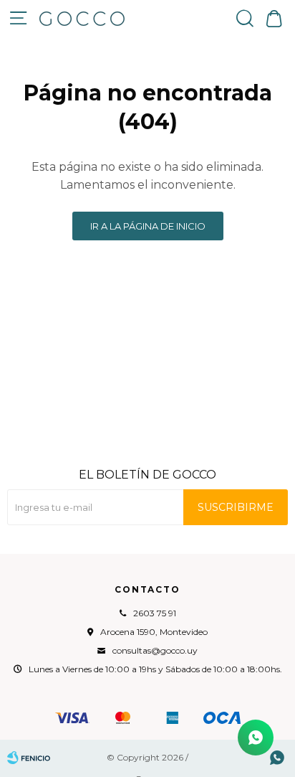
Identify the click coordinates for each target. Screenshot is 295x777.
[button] (245, 18)
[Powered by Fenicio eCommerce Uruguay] (28, 757)
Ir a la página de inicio (147, 226)
